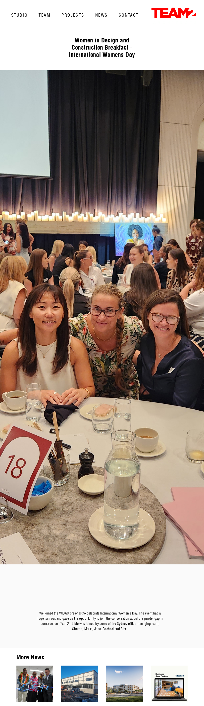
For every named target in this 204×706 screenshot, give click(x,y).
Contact (129, 15)
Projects (72, 15)
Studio (19, 15)
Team (45, 15)
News (101, 15)
